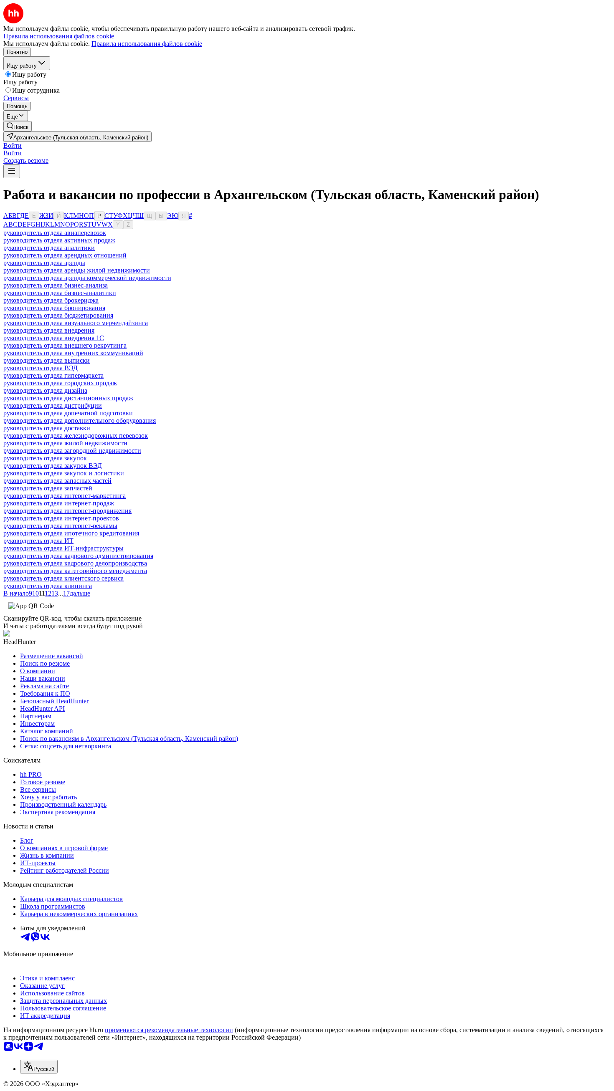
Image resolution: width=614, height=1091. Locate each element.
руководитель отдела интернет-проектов (61, 518)
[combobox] (39, 1066)
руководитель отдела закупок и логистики (63, 473)
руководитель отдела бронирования (54, 307)
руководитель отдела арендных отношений (65, 255)
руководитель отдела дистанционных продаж (68, 398)
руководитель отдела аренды (44, 262)
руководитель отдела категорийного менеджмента (75, 570)
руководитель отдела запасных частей (57, 480)
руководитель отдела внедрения (48, 330)
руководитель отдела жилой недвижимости (65, 443)
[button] (12, 145)
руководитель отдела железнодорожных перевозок (75, 435)
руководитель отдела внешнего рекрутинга (65, 345)
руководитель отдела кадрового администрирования (78, 555)
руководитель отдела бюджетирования (58, 315)
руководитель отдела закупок (45, 458)
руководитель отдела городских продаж (60, 382)
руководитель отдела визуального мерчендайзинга (75, 322)
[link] (17, 126)
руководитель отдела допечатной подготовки (68, 413)
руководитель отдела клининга (47, 585)
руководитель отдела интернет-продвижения (67, 510)
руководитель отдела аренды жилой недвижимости (76, 270)
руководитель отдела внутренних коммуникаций (73, 352)
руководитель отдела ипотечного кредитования (71, 533)
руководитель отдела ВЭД (40, 367)
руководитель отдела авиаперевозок (54, 232)
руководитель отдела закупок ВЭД (52, 465)
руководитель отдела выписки (46, 360)
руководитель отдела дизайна (45, 390)
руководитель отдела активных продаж (59, 240)
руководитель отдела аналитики (49, 247)
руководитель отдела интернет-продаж (58, 503)
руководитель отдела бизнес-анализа (55, 285)
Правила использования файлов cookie (146, 43)
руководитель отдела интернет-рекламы (60, 525)
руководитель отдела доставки (46, 428)
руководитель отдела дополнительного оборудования (79, 420)
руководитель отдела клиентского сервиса (63, 578)
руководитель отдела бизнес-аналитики (59, 292)
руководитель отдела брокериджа (51, 300)
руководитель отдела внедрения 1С (53, 337)
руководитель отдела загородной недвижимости (72, 450)
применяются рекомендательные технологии (169, 1029)
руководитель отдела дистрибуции (52, 405)
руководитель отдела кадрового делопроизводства (75, 563)
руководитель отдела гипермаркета (53, 375)
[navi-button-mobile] (11, 171)
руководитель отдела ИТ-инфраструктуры (63, 548)
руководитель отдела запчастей (47, 488)
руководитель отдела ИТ (38, 540)
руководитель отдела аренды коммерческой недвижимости (87, 277)
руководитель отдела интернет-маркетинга (64, 495)
